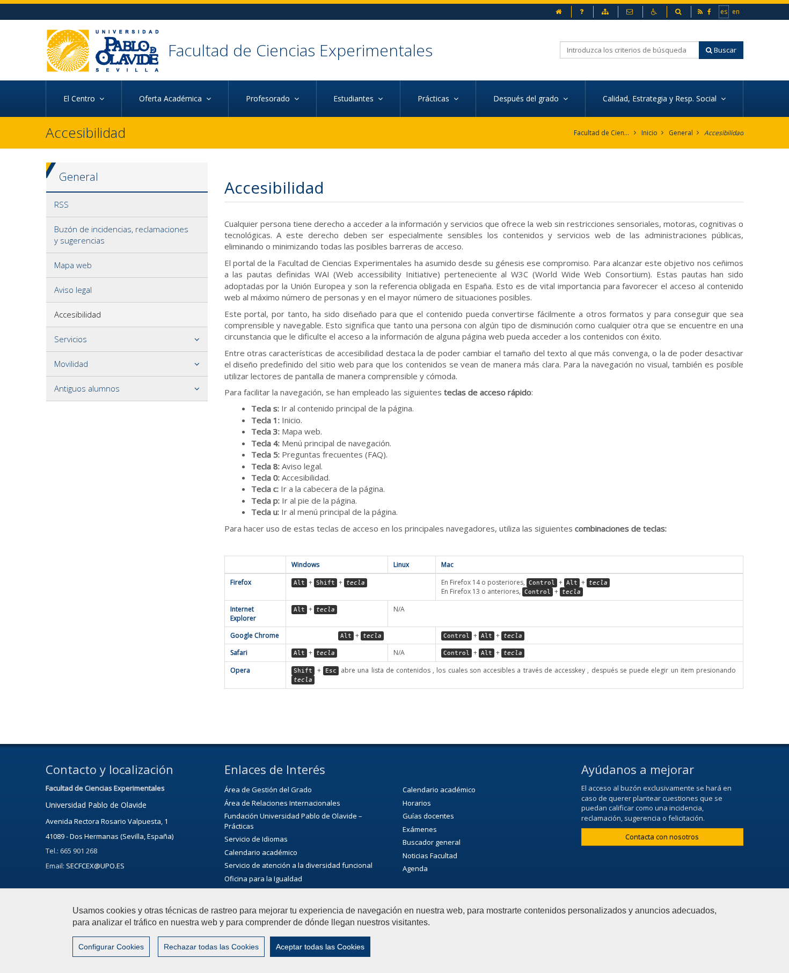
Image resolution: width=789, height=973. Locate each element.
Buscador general (432, 842)
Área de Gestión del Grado (268, 789)
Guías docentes (428, 816)
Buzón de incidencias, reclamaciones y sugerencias (121, 235)
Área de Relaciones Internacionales (282, 803)
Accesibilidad (723, 132)
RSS (61, 204)
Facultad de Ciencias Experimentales (300, 50)
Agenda (415, 868)
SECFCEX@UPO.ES (95, 866)
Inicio (649, 132)
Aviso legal (73, 289)
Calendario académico (260, 852)
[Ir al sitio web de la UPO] (107, 50)
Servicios (70, 339)
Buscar (724, 50)
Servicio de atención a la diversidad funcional (298, 865)
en (736, 11)
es (724, 11)
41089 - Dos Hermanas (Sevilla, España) (109, 836)
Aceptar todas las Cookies (320, 946)
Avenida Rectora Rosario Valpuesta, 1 (107, 821)
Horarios (417, 803)
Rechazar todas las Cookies (211, 946)
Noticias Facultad (430, 855)
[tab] (127, 205)
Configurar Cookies (111, 946)
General (681, 132)
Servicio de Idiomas (256, 839)
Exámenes (420, 829)
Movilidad (71, 363)
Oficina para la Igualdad (263, 878)
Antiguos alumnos (87, 388)
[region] (394, 930)
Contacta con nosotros (662, 837)
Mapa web (73, 265)
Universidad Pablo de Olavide (96, 805)
